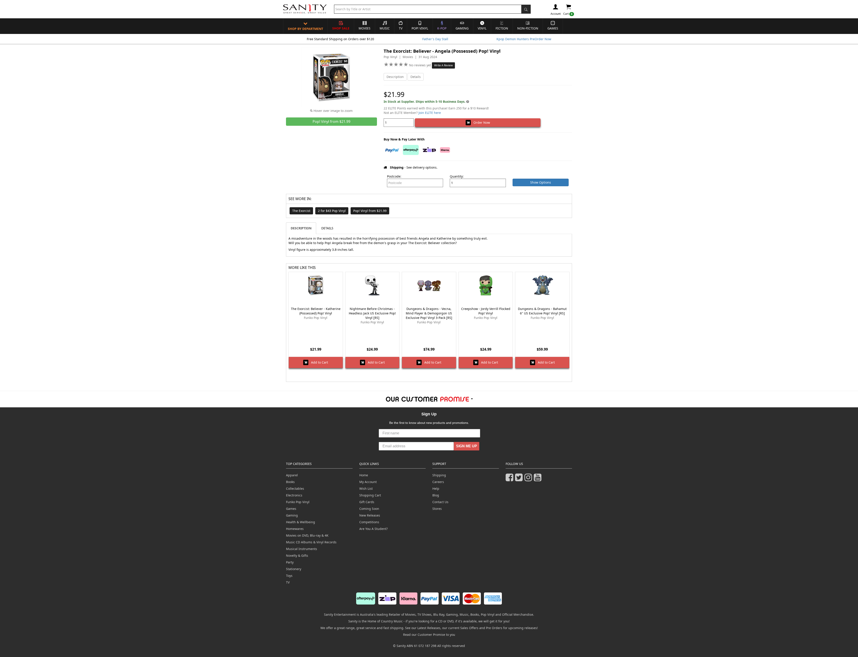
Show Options (540, 182)
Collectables (295, 488)
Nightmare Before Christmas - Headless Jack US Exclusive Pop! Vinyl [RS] (372, 313)
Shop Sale (340, 28)
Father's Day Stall (435, 39)
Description (395, 77)
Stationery (293, 569)
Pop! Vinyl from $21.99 (370, 211)
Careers (438, 482)
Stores (437, 508)
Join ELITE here (429, 113)
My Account (368, 482)
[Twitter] (519, 479)
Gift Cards (366, 502)
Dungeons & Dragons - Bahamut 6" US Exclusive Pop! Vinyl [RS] (542, 311)
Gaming (462, 28)
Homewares (295, 529)
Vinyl (482, 28)
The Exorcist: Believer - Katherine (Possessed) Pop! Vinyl (316, 311)
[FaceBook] (510, 479)
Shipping (439, 475)
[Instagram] (529, 479)
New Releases (369, 515)
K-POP (441, 28)
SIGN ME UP (466, 446)
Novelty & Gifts (297, 555)
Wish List (366, 488)
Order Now (480, 122)
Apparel (292, 475)
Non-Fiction (527, 28)
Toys (289, 575)
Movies (364, 28)
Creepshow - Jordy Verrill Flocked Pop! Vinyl (485, 311)
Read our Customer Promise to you (429, 634)
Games (552, 28)
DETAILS (327, 228)
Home (363, 475)
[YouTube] (538, 479)
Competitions (369, 522)
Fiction (502, 28)
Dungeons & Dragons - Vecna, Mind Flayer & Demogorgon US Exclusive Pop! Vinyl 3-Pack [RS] (429, 313)
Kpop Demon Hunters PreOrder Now (523, 39)
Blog (435, 495)
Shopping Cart (370, 495)
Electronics (294, 495)
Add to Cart (318, 362)
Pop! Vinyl (420, 28)
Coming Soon (369, 508)
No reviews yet (420, 65)
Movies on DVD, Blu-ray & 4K (307, 535)
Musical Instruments (301, 549)
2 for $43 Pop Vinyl (332, 211)
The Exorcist (301, 211)
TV (400, 28)
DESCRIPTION (301, 228)
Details (415, 77)
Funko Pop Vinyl (297, 502)
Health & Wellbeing (300, 522)
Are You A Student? (373, 529)
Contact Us (440, 502)
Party (290, 562)
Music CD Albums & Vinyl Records (311, 542)
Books (290, 482)
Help (435, 488)
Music (385, 28)
